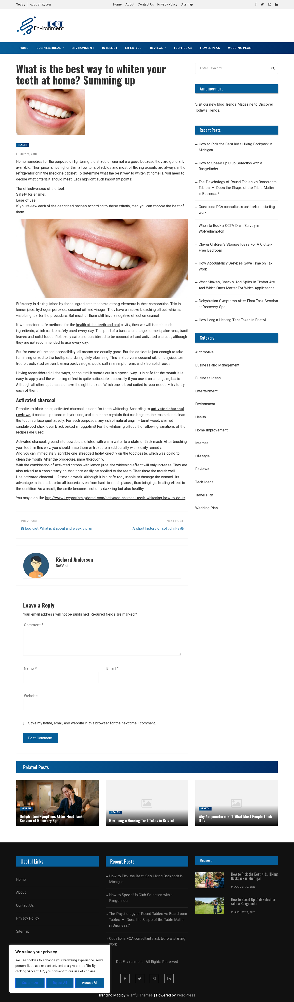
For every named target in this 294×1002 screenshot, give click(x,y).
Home (117, 4)
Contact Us (146, 4)
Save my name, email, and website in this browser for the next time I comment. (92, 723)
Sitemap (187, 4)
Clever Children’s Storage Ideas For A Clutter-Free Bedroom (235, 247)
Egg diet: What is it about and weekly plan (58, 528)
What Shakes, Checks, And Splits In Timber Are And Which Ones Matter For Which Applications (237, 285)
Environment (82, 48)
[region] (59, 969)
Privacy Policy (167, 4)
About (130, 4)
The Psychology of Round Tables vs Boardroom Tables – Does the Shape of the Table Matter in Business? (238, 188)
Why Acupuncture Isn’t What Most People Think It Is (235, 818)
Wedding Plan (240, 48)
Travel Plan (209, 48)
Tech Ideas (182, 48)
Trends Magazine (239, 104)
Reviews (156, 48)
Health (22, 145)
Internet (109, 48)
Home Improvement (211, 430)
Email (112, 668)
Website (31, 696)
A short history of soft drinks (156, 528)
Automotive (204, 352)
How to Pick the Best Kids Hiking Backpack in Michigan (235, 147)
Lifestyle (133, 48)
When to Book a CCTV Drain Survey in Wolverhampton (229, 228)
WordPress (186, 995)
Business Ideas (49, 48)
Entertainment (206, 391)
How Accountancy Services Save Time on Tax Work (235, 266)
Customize (30, 982)
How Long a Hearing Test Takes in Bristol (232, 320)
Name (30, 668)
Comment (33, 625)
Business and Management (217, 365)
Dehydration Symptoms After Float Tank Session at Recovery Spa (238, 304)
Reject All (60, 982)
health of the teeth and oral (98, 325)
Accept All (90, 982)
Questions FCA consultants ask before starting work (237, 210)
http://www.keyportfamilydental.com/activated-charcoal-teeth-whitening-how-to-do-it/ (115, 498)
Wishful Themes (139, 995)
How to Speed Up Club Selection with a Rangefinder (230, 166)
